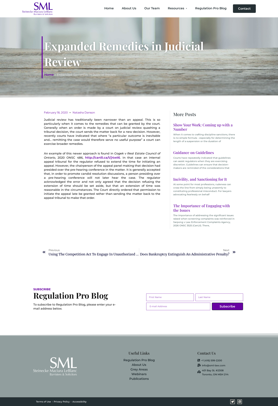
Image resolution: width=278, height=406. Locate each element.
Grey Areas (139, 369)
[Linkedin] (274, 178)
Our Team (152, 8)
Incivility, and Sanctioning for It (200, 179)
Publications (139, 378)
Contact (244, 8)
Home (109, 8)
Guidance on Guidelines (193, 152)
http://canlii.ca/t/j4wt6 (102, 157)
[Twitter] (274, 169)
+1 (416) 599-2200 (211, 360)
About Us (129, 8)
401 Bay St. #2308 (213, 370)
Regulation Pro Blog (211, 8)
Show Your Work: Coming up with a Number (203, 127)
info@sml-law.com (213, 365)
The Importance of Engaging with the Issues (201, 208)
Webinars (139, 374)
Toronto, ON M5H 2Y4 (215, 374)
